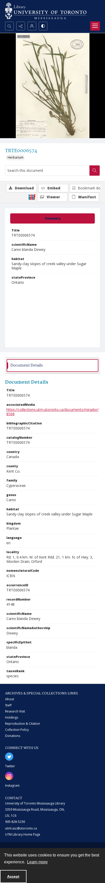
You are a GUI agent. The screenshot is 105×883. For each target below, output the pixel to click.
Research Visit (15, 711)
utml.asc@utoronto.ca (21, 828)
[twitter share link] (9, 756)
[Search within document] (94, 170)
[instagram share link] (9, 776)
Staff (8, 705)
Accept (13, 876)
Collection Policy (17, 730)
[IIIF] (32, 196)
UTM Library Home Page (22, 834)
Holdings (11, 717)
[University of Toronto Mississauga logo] (45, 11)
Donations (12, 736)
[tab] (52, 218)
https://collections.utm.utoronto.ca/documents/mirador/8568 (52, 411)
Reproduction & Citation (22, 723)
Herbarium (15, 157)
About (9, 699)
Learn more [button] (37, 862)
